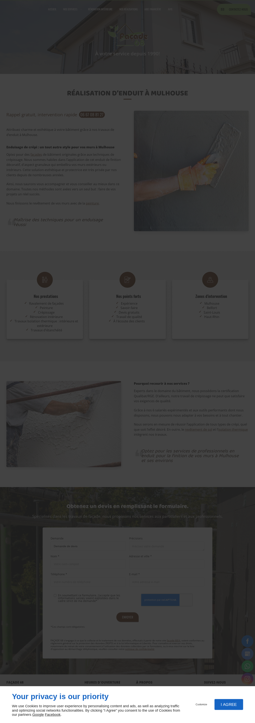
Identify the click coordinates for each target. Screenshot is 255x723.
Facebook (53, 715)
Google (38, 715)
